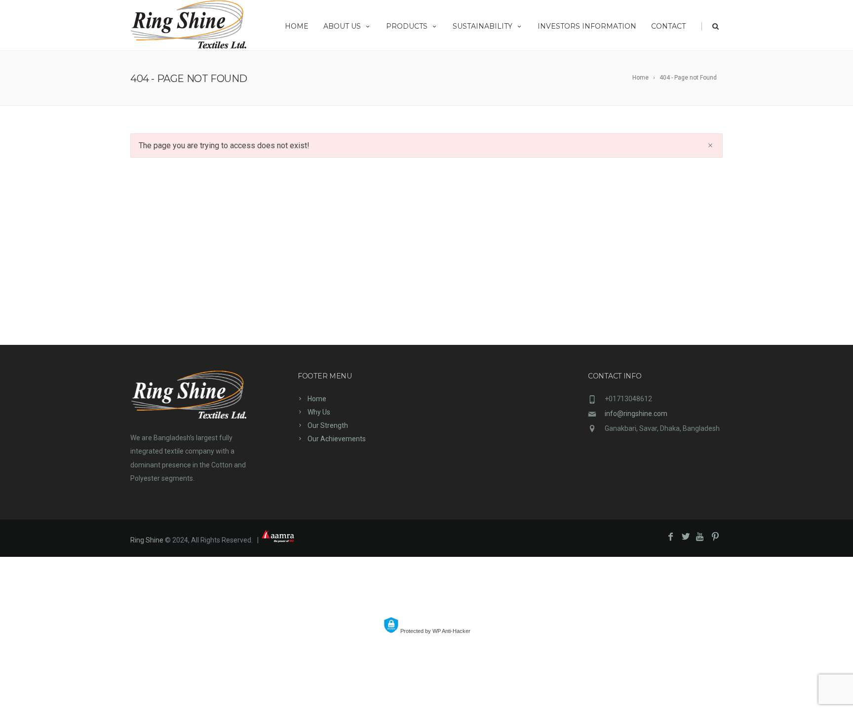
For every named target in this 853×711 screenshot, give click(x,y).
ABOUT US (342, 26)
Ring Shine (146, 540)
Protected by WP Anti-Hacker (434, 631)
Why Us (319, 412)
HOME (297, 26)
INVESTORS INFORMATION (587, 26)
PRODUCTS (406, 26)
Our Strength (328, 425)
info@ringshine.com (636, 414)
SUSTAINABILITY (482, 26)
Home (317, 399)
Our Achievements (337, 439)
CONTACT (668, 26)
